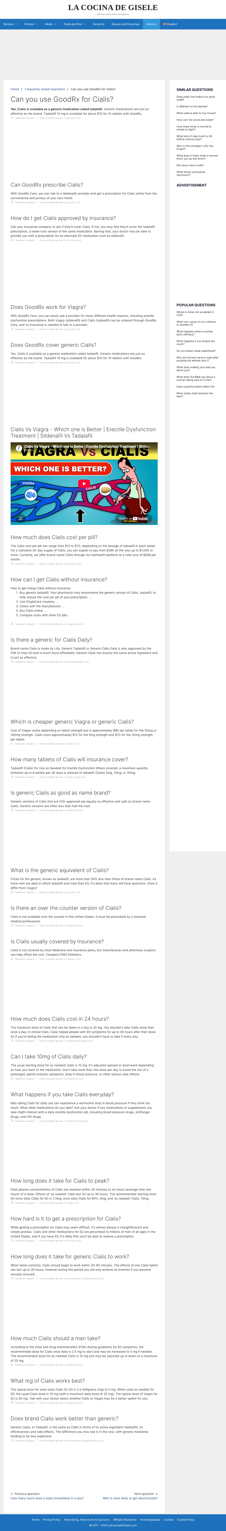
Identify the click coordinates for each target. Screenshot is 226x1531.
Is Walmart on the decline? (192, 106)
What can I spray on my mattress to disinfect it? (196, 323)
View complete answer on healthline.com (61, 810)
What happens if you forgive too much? (196, 343)
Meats (49, 24)
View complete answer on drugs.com (59, 743)
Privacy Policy (51, 1519)
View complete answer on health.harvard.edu (63, 1121)
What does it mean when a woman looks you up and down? (197, 157)
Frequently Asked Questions (45, 89)
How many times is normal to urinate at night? (194, 128)
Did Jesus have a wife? (190, 165)
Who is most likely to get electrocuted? (130, 1498)
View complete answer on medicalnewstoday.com (66, 1041)
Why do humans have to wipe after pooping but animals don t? (197, 359)
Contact (169, 1519)
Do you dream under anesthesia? (196, 350)
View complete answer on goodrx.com (60, 118)
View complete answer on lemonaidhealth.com (64, 661)
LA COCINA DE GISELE (113, 7)
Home (15, 89)
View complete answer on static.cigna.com (62, 777)
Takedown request (24, 118)
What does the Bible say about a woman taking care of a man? (196, 378)
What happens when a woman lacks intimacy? (195, 333)
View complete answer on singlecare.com (61, 624)
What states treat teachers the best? (195, 395)
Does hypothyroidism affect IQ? (196, 386)
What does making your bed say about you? (196, 369)
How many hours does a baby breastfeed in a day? (47, 1498)
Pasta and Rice (73, 24)
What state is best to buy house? (196, 113)
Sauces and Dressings (125, 24)
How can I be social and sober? (195, 119)
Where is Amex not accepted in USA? (195, 313)
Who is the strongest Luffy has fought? (195, 147)
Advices (151, 24)
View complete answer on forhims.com (60, 240)
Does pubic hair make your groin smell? (196, 98)
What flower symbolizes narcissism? (191, 173)
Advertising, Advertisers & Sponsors (87, 1519)
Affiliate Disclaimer (125, 1519)
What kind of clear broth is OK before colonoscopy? (194, 138)
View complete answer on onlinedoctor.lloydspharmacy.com (71, 1278)
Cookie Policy (185, 1519)
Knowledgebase (150, 1519)
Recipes (9, 24)
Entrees (29, 24)
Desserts (99, 24)
